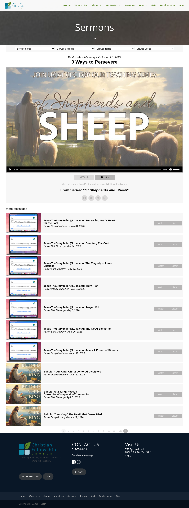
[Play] (10, 169)
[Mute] (170, 169)
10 (109, 431)
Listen (106, 177)
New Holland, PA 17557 (138, 451)
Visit (153, 5)
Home (67, 5)
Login (43, 503)
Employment (167, 5)
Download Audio (118, 184)
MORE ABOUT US (30, 476)
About (95, 5)
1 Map (128, 456)
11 (114, 431)
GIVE (48, 476)
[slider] (90, 169)
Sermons (129, 5)
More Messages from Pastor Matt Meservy (83, 184)
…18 (120, 431)
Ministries (112, 5)
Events (143, 5)
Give (181, 5)
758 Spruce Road (134, 449)
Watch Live (81, 5)
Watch (85, 177)
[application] (94, 169)
